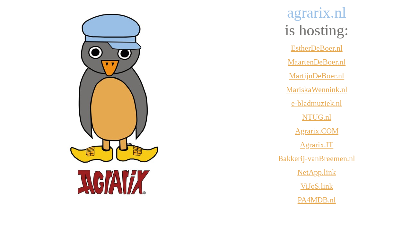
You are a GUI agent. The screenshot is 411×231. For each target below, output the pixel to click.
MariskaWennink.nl (316, 89)
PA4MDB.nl (317, 200)
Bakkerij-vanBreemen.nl (316, 158)
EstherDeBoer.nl (317, 48)
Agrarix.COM (316, 131)
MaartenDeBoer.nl (316, 62)
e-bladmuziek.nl (316, 103)
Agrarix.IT (316, 145)
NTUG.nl (316, 117)
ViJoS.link (317, 186)
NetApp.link (316, 172)
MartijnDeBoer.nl (316, 76)
